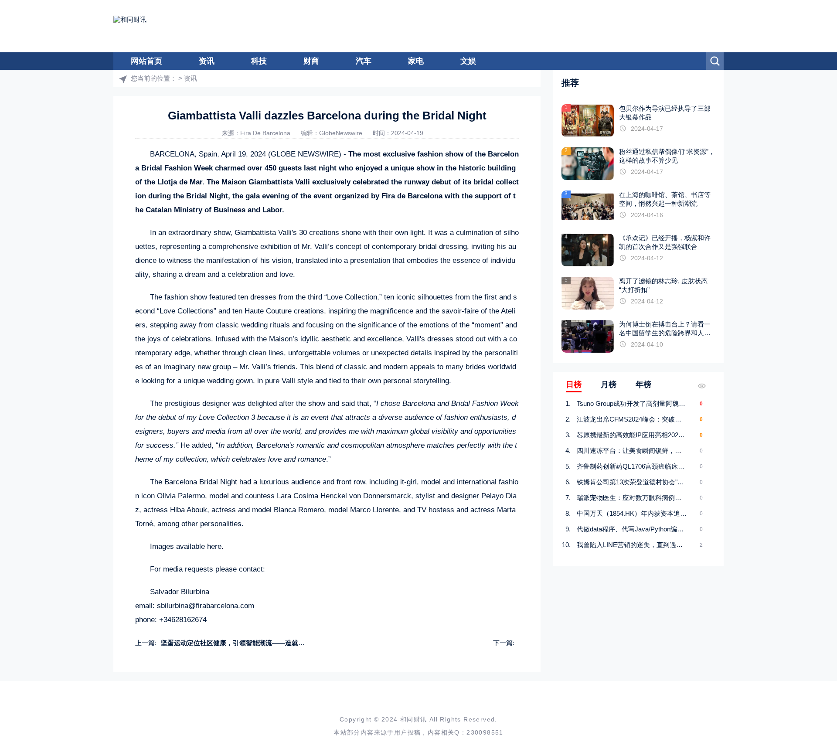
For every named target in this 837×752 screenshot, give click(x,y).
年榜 (643, 384)
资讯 (206, 61)
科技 (259, 61)
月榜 (608, 384)
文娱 (468, 61)
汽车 (363, 61)
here (214, 546)
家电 (416, 61)
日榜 (574, 384)
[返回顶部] (809, 666)
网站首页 (146, 61)
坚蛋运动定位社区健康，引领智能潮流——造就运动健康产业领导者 (259, 643)
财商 (311, 61)
